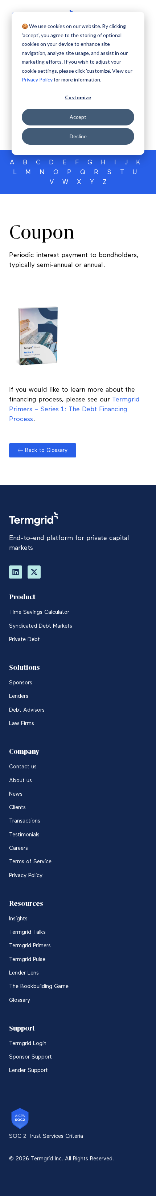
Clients (17, 807)
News (15, 794)
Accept (78, 117)
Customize (78, 97)
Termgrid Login (27, 1043)
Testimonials (24, 834)
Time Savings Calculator (39, 612)
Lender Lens (24, 973)
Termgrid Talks (27, 932)
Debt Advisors (27, 710)
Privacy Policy (37, 79)
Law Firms (21, 723)
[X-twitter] (34, 572)
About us (20, 780)
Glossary (19, 1000)
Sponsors (20, 682)
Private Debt (24, 639)
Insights (18, 918)
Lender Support (28, 1070)
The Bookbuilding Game (39, 986)
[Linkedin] (15, 572)
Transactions (24, 821)
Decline (78, 136)
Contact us (23, 766)
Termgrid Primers (30, 945)
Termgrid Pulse (27, 959)
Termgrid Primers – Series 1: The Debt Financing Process (74, 409)
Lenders (18, 696)
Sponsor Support (30, 1057)
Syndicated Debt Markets (40, 626)
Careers (18, 848)
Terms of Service (30, 861)
